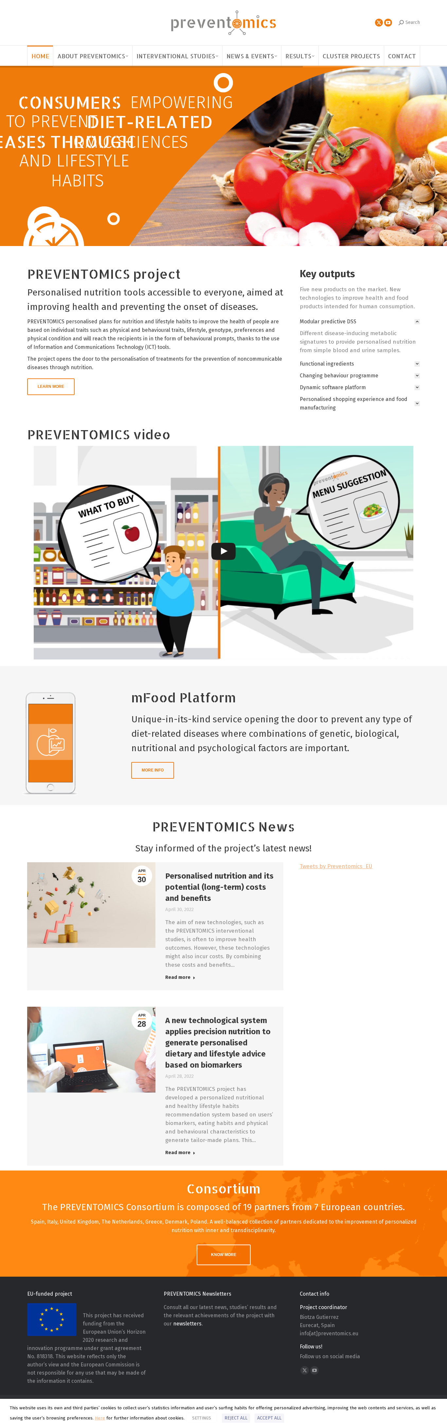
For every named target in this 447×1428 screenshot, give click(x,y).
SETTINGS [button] (201, 1418)
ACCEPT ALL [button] (269, 1418)
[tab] (360, 321)
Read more (177, 977)
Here (100, 1418)
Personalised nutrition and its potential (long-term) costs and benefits (219, 887)
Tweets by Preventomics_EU (336, 866)
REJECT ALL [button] (235, 1418)
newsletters (187, 1324)
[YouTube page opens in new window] (388, 23)
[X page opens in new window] (379, 23)
